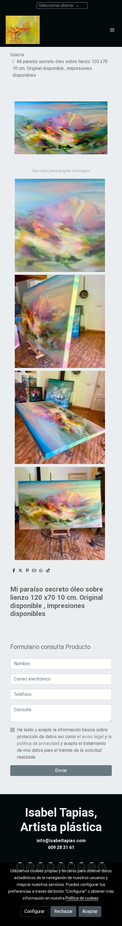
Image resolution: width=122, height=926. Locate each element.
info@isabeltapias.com (61, 840)
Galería (17, 54)
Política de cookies (82, 898)
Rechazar (63, 911)
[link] (23, 30)
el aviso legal (91, 736)
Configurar (34, 911)
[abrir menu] (112, 29)
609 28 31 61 (61, 847)
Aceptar (90, 911)
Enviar (61, 770)
